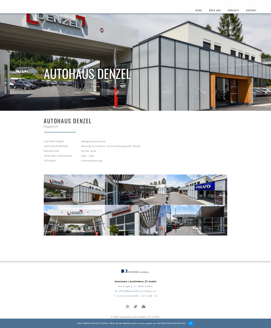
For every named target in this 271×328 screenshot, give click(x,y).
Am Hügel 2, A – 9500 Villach (135, 286)
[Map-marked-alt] (143, 306)
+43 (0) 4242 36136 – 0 (130, 295)
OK (190, 323)
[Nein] (267, 323)
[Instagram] (127, 306)
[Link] (135, 306)
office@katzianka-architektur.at (137, 291)
